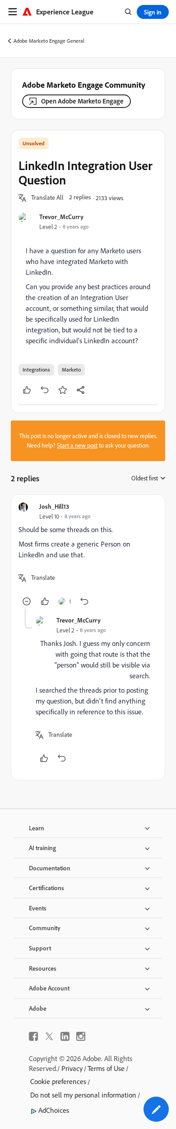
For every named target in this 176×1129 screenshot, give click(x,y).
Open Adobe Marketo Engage (82, 101)
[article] (88, 555)
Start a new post (77, 445)
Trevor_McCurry (61, 216)
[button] (47, 197)
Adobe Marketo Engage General (49, 40)
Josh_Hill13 (54, 506)
